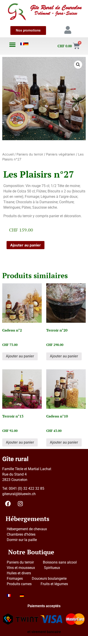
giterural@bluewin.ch (19, 494)
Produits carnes (19, 584)
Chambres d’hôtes (21, 534)
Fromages (15, 578)
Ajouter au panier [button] (20, 356)
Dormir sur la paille (22, 540)
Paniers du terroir (29, 154)
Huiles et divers (19, 573)
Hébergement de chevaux (27, 529)
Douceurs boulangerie (49, 578)
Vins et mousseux (21, 568)
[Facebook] (8, 503)
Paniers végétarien (60, 154)
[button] (12, 45)
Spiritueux (52, 568)
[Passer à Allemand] (26, 44)
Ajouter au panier (25, 245)
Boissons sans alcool (60, 562)
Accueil (8, 154)
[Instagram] (20, 503)
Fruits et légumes (54, 584)
